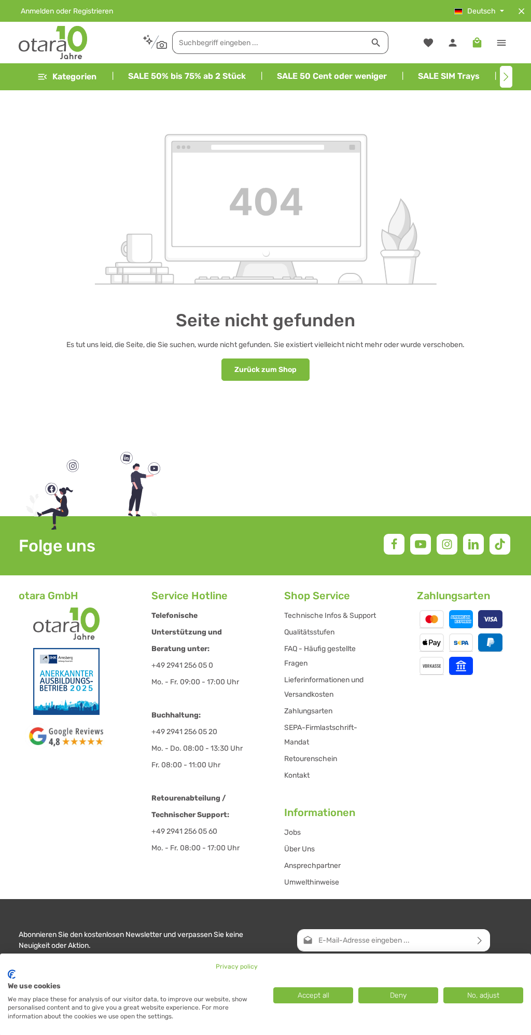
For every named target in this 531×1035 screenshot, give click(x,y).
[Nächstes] (506, 77)
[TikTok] (500, 544)
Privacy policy (237, 966)
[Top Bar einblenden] (501, 43)
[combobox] (268, 42)
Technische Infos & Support (330, 615)
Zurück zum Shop (265, 369)
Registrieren (93, 11)
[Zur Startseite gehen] (53, 42)
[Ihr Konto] (452, 43)
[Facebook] (394, 544)
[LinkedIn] (473, 544)
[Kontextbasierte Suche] (155, 42)
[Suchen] (376, 42)
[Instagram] (447, 544)
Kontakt (297, 775)
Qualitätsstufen (309, 632)
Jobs (292, 832)
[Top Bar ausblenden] (521, 11)
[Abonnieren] (480, 940)
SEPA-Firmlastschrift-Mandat (320, 735)
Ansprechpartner (312, 865)
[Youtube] (420, 544)
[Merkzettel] (428, 43)
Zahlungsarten (308, 711)
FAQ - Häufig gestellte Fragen (320, 656)
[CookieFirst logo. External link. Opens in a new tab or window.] (12, 974)
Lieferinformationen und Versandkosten (324, 687)
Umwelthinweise (311, 882)
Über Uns (299, 849)
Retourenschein (310, 758)
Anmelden (37, 11)
